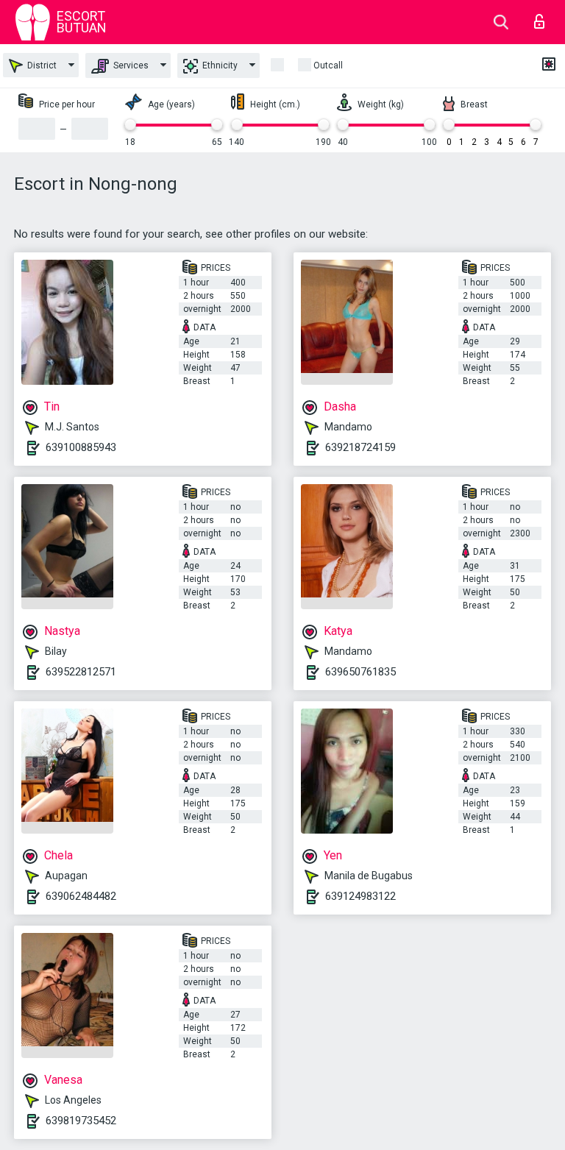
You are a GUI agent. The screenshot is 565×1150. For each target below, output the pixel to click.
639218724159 (360, 447)
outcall (328, 65)
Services (130, 65)
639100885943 (81, 447)
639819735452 (81, 1120)
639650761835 (360, 671)
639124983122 (360, 896)
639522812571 (81, 671)
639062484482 (81, 896)
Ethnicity (219, 65)
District (41, 65)
